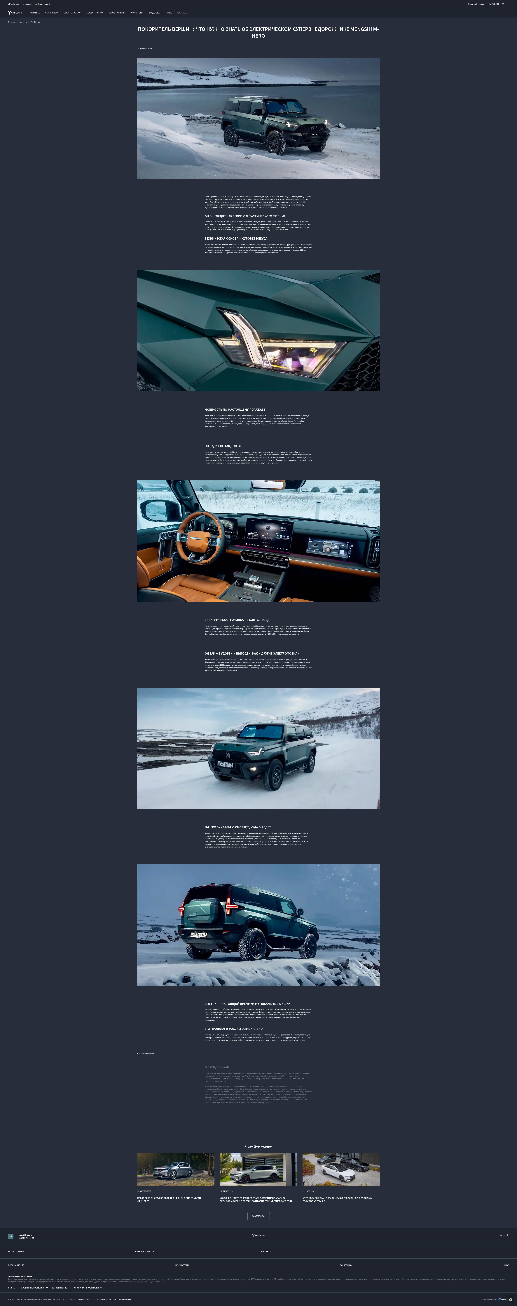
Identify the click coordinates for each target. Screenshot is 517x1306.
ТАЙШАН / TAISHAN (94, 12)
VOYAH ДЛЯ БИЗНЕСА (144, 1251)
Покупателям (136, 12)
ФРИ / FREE (35, 12)
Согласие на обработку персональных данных (113, 1299)
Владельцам (155, 12)
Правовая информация (79, 1299)
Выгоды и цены (59, 1287)
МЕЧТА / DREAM (51, 12)
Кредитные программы (33, 1287)
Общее (11, 1287)
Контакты (182, 12)
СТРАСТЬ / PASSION (72, 12)
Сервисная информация (86, 1287)
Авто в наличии (117, 12)
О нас (169, 12)
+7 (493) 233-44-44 (26, 1238)
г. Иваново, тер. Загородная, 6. (36, 4)
